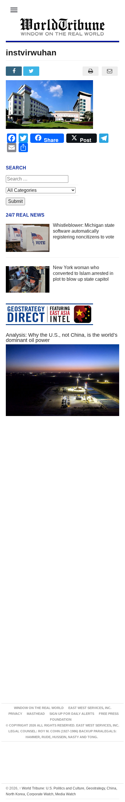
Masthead (36, 713)
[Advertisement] (62, 497)
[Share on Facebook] (14, 71)
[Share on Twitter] (32, 71)
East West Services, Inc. (89, 708)
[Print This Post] (90, 71)
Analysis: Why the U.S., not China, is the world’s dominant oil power (61, 337)
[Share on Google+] (49, 71)
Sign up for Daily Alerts (71, 713)
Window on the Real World (39, 708)
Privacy (15, 713)
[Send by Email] (109, 71)
